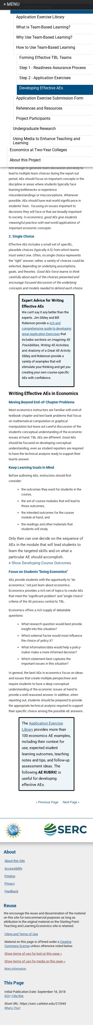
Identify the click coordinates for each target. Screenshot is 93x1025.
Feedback (11, 891)
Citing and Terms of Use (21, 934)
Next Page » (70, 802)
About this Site (14, 861)
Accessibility (13, 868)
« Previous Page (47, 802)
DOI (7, 996)
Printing (9, 876)
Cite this (18, 996)
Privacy (9, 883)
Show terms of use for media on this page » (34, 961)
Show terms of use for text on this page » (33, 953)
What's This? (12, 1008)
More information (15, 968)
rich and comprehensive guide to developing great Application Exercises (46, 328)
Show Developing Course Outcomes (41, 563)
